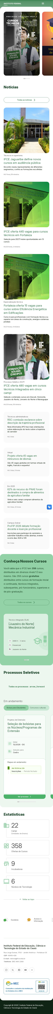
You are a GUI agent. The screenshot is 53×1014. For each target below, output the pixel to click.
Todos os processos (26, 686)
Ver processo (24, 797)
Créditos (50, 18)
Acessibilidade (48, 18)
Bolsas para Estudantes (16, 708)
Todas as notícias (26, 100)
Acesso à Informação (49, 17)
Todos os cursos (26, 602)
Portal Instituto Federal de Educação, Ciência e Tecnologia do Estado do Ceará (15, 3)
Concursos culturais (38, 708)
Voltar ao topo (28, 899)
